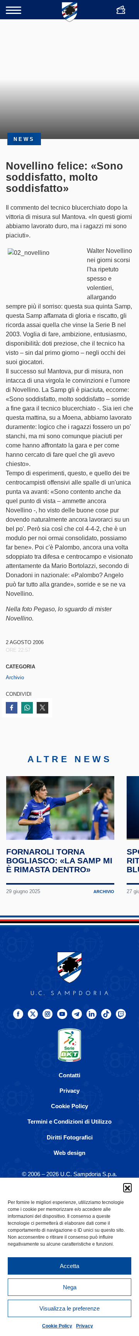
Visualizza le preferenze (69, 1308)
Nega (69, 1287)
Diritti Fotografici (70, 1137)
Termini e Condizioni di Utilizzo (69, 1121)
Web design (69, 1153)
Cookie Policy (57, 1326)
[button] (127, 1187)
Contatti (69, 1075)
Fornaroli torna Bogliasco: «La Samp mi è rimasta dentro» (59, 860)
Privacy (84, 1326)
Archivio (15, 677)
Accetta (69, 1266)
